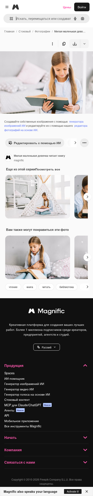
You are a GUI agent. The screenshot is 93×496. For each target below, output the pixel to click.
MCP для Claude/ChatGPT (27, 405)
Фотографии (42, 31)
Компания (13, 449)
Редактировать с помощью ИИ (37, 143)
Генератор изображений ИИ (24, 383)
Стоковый (25, 31)
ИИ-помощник (14, 378)
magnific (19, 160)
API (6, 415)
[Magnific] (46, 312)
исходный (29, 58)
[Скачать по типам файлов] (84, 43)
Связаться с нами (19, 462)
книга (30, 287)
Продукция (13, 365)
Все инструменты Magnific (22, 426)
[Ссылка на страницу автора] (8, 158)
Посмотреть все (47, 169)
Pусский (46, 347)
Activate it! (73, 491)
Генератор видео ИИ (19, 389)
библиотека (66, 287)
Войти (82, 7)
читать (46, 287)
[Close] (86, 491)
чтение (13, 287)
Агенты (14, 410)
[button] (46, 347)
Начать (10, 437)
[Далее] (75, 142)
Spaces (9, 373)
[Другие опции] (52, 43)
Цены (67, 7)
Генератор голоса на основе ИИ (27, 394)
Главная (9, 31)
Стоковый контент (17, 399)
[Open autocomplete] (10, 18)
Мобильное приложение (21, 421)
